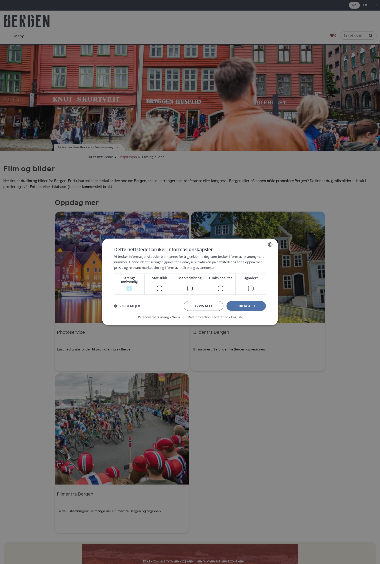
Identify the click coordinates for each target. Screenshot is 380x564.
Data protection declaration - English (215, 317)
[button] (127, 306)
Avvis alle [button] (203, 306)
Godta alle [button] (246, 306)
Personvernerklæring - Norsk (159, 317)
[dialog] (190, 282)
